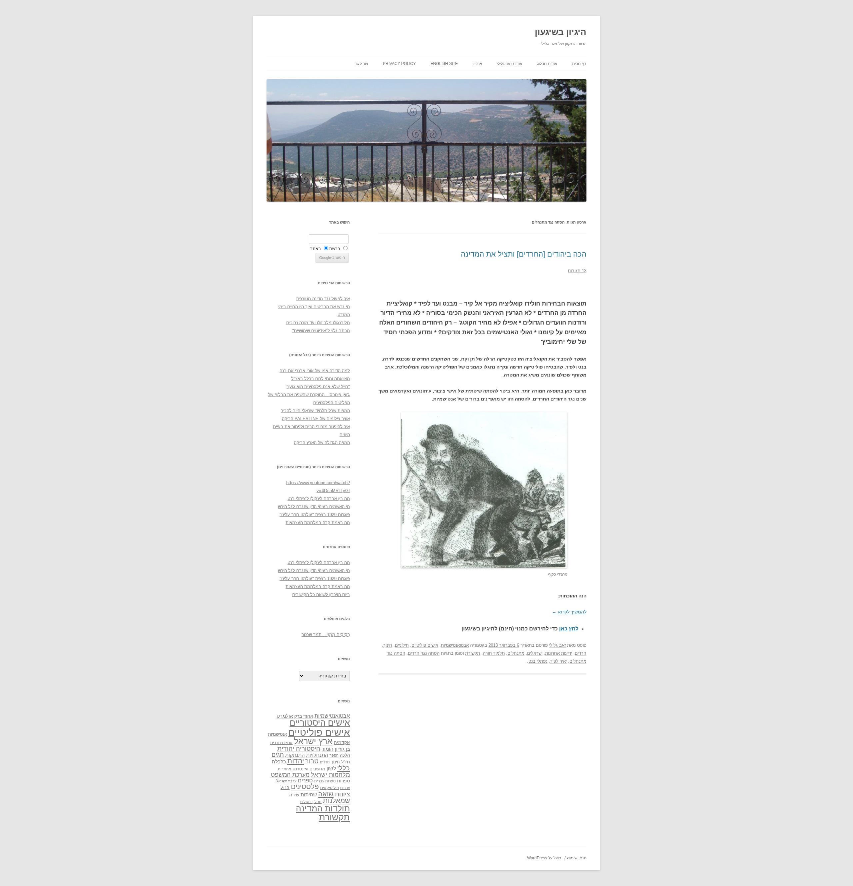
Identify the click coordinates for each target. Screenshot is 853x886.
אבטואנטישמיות (455, 645)
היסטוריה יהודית (298, 748)
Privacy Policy (399, 63)
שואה (326, 794)
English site (444, 63)
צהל (285, 787)
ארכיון (477, 63)
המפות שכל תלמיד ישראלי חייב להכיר (315, 410)
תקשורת (472, 653)
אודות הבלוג (547, 63)
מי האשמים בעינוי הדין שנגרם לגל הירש (314, 506)
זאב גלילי (557, 645)
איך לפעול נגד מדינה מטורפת (323, 298)
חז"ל (345, 761)
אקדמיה (342, 742)
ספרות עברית (325, 781)
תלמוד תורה (494, 653)
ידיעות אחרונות (558, 653)
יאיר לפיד (558, 661)
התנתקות (295, 755)
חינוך (387, 645)
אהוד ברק (303, 716)
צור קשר (361, 63)
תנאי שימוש (576, 858)
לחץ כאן (568, 628)
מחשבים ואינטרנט (309, 768)
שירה (294, 794)
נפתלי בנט (537, 661)
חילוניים (402, 645)
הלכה (345, 755)
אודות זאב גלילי (509, 63)
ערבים (345, 788)
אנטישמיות (277, 734)
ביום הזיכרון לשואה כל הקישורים (321, 594)
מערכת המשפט (290, 774)
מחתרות (284, 769)
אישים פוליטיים (425, 645)
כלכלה (279, 761)
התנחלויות (317, 755)
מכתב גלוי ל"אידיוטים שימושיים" (321, 330)
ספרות (343, 780)
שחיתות (309, 794)
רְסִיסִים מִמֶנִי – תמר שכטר (326, 634)
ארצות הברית (281, 742)
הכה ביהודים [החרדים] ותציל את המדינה (523, 254)
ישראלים (534, 653)
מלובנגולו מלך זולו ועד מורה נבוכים (318, 322)
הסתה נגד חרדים (423, 653)
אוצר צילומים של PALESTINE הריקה (316, 418)
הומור (328, 749)
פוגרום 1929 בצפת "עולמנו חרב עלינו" (315, 514)
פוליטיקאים (329, 787)
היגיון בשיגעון (560, 32)
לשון (331, 768)
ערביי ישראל (286, 781)
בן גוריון (342, 749)
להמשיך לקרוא (569, 611)
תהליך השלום (311, 802)
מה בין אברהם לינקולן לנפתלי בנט (319, 498)
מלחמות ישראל (330, 774)
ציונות (342, 794)
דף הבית (579, 63)
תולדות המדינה (323, 808)
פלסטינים (305, 787)
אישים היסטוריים (320, 722)
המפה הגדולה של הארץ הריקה (322, 442)
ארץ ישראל (313, 741)
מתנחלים (515, 653)
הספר (334, 755)
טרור (312, 761)
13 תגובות (577, 270)
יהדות (295, 761)
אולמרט (285, 716)
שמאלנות (336, 800)
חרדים (580, 653)
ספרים (305, 780)
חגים (278, 754)
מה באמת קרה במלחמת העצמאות (318, 522)
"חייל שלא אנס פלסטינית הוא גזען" (318, 386)
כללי (343, 768)
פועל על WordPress (544, 858)
